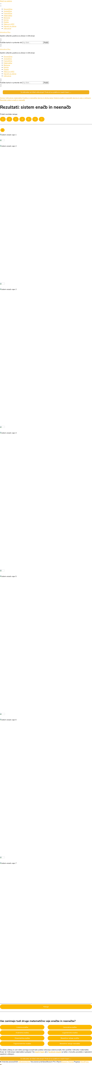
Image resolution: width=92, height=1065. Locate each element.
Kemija (6, 20)
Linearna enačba (22, 1027)
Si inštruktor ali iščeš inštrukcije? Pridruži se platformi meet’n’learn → (46, 92)
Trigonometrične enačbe (22, 1044)
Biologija (7, 18)
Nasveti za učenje (10, 26)
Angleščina (8, 11)
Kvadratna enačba (22, 1033)
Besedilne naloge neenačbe (70, 1044)
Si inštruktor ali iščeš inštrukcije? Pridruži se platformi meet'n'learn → (46, 1059)
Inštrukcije (7, 28)
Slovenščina (8, 9)
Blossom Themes (67, 1062)
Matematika (8, 16)
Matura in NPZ (9, 24)
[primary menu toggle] (0, 3)
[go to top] (0, 1064)
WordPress (84, 1062)
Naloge (46, 1007)
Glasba (6, 22)
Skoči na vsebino (6, 1)
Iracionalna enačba (70, 1027)
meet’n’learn (40, 1052)
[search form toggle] (0, 40)
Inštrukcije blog (5, 32)
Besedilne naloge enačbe (70, 1038)
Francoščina (8, 13)
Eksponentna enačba (22, 1038)
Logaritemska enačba (70, 1033)
